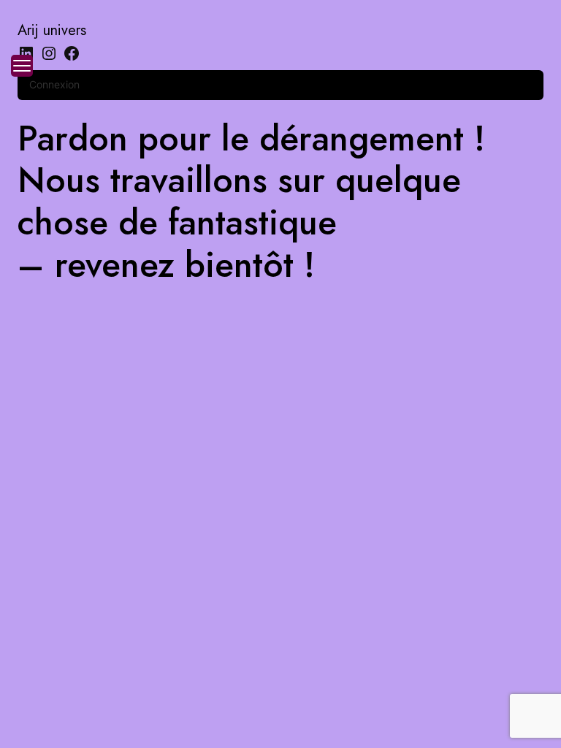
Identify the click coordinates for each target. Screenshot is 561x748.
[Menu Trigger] (22, 66)
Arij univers (52, 30)
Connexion (54, 84)
